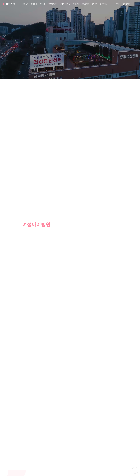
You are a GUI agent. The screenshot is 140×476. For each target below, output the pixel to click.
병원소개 (25, 4)
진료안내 (34, 4)
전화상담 (43, 4)
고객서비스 (103, 4)
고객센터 (94, 4)
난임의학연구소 (65, 4)
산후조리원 (85, 4)
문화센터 (76, 4)
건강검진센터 (52, 4)
